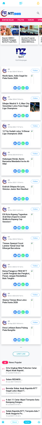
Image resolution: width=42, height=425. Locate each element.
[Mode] (3, 422)
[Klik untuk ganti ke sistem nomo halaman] (21, 347)
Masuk (14, 422)
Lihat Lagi (21, 354)
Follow (35, 70)
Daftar (27, 422)
